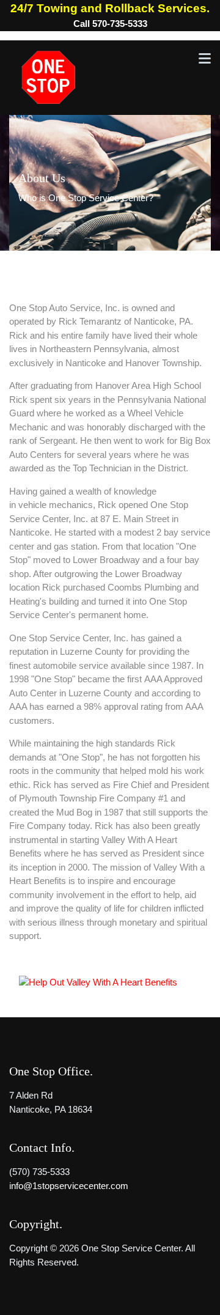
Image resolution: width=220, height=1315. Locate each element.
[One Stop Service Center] (48, 76)
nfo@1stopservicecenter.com (69, 1186)
